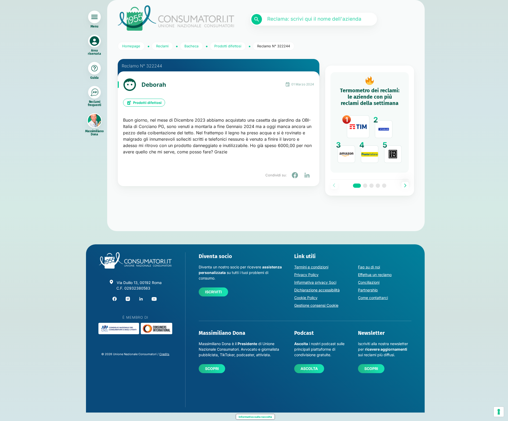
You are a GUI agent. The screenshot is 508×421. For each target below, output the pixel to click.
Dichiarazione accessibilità (317, 290)
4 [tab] (378, 186)
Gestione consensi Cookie (316, 305)
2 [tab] (365, 186)
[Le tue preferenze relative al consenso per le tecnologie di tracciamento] (499, 412)
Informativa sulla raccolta (255, 416)
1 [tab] (357, 186)
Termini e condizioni (311, 267)
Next (405, 185)
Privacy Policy (306, 274)
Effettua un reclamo (375, 274)
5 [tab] (384, 186)
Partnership (368, 290)
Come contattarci (373, 297)
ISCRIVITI (213, 292)
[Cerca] (256, 19)
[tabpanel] (369, 122)
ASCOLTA (309, 368)
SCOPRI (212, 368)
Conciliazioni (368, 282)
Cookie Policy (306, 297)
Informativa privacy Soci (315, 282)
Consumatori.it (176, 18)
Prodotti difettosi (147, 102)
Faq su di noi (369, 267)
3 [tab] (371, 186)
